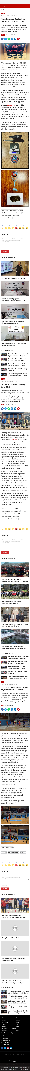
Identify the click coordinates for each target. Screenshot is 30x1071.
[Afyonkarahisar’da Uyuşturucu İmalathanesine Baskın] (15, 311)
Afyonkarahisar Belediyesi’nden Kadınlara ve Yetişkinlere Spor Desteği (13, 982)
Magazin (18, 1020)
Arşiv (12, 1032)
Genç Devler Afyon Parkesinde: (13, 938)
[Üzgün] (26, 225)
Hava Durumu (4, 1038)
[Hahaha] (19, 225)
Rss (6, 1054)
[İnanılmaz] (23, 225)
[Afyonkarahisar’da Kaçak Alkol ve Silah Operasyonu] (15, 333)
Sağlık (17, 1022)
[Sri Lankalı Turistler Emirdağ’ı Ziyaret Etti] (15, 421)
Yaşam (4, 1026)
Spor (17, 1024)
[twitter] (5, 39)
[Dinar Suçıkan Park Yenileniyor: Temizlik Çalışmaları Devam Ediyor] (15, 636)
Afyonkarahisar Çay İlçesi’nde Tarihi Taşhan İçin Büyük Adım (15, 625)
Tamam (26, 1069)
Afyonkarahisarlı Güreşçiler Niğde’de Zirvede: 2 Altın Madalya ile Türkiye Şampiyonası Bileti (14, 916)
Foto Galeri (4, 1028)
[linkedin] (15, 39)
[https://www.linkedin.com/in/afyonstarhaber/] (11, 1048)
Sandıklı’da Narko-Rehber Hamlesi (14, 278)
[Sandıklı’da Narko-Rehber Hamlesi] (15, 268)
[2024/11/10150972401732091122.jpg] (15, 188)
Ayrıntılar (22, 1069)
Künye (9, 1054)
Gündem (4, 1020)
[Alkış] (6, 225)
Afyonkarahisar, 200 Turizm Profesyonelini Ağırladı (11, 602)
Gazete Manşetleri (5, 1040)
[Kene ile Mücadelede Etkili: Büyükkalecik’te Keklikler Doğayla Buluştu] (15, 569)
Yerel (17, 1026)
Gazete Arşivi (14, 1034)
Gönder (5, 251)
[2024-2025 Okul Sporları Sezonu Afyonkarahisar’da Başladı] (15, 721)
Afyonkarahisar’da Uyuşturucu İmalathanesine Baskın (13, 322)
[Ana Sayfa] (1, 9)
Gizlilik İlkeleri (14, 1057)
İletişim (13, 1054)
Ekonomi (18, 1017)
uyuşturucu (11, 105)
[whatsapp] (8, 39)
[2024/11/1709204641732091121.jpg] (15, 150)
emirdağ (15, 439)
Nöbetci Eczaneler (5, 1042)
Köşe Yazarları (4, 1032)
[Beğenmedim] (13, 225)
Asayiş (9, 9)
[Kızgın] (16, 225)
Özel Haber (5, 1022)
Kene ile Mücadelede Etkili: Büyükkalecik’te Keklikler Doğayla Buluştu (14, 580)
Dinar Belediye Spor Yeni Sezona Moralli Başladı (13, 959)
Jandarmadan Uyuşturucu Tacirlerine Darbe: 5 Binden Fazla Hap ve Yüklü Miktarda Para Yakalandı (14, 300)
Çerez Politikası (20, 1054)
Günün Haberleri (15, 1030)
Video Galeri (4, 1030)
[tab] (5, 235)
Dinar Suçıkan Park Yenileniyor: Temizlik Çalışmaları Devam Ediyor (14, 647)
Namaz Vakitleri (5, 1044)
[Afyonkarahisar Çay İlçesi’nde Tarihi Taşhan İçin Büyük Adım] (15, 614)
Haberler (5, 9)
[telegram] (12, 39)
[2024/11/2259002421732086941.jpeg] (15, 815)
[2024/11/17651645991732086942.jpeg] (15, 834)
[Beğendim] (2, 225)
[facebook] (2, 39)
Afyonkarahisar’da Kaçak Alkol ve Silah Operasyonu (14, 344)
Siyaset (4, 1024)
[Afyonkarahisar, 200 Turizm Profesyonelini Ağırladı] (15, 591)
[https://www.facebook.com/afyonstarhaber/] (2, 1048)
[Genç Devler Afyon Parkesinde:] (15, 927)
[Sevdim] (9, 225)
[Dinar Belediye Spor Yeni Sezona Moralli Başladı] (15, 948)
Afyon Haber (5, 1017)
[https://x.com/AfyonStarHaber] (5, 1048)
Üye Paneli (14, 1028)
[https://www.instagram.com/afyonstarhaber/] (8, 1048)
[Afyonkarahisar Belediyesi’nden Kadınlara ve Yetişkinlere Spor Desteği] (15, 970)
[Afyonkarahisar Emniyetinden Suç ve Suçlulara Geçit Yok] (15, 51)
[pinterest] (18, 39)
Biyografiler (4, 1034)
